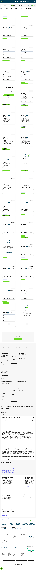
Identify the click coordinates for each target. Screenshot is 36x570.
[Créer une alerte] (1, 568)
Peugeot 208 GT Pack (22, 351)
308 (13, 551)
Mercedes (9, 554)
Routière (14, 537)
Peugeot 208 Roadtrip (22, 354)
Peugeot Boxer (21, 392)
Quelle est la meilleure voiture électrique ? (8, 463)
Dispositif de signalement (21, 561)
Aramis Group (4, 542)
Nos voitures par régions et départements (23, 540)
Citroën (3, 551)
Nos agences (3, 535)
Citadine (14, 534)
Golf (22, 551)
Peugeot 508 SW (4, 399)
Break (14, 538)
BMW (9, 553)
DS (8, 556)
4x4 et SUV (23, 534)
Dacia (2, 553)
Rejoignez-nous (4, 536)
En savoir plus (27, 486)
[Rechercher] (12, 5)
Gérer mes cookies (31, 560)
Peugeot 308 (4, 393)
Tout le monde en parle (5, 539)
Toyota (9, 555)
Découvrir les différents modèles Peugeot (8, 464)
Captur (14, 555)
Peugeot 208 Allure (5, 360)
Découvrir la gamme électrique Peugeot (8, 472)
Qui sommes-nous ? (5, 534)
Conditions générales (6, 560)
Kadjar (22, 552)
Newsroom (3, 540)
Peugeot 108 (12, 399)
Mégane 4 (22, 553)
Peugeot (12, 409)
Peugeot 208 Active (5, 351)
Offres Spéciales (23, 536)
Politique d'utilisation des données (21, 560)
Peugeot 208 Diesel (5, 373)
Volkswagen (3, 554)
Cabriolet (22, 535)
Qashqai (22, 555)
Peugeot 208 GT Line (14, 363)
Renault (3, 548)
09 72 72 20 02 (4, 528)
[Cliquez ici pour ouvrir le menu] (34, 1)
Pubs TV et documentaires (5, 541)
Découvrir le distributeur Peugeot (7, 469)
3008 (14, 552)
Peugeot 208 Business (14, 356)
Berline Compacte (14, 536)
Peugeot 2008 (4, 390)
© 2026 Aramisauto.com (18, 564)
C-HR (22, 548)
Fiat (9, 548)
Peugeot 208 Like (21, 353)
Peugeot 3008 (4, 392)
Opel (2, 552)
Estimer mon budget (9, 252)
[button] (18, 5)
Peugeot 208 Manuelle (5, 383)
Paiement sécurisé (14, 561)
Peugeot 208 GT (13, 359)
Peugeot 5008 (4, 396)
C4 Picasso (15, 554)
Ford (9, 552)
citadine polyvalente (5, 411)
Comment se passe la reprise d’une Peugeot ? (8, 468)
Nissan (3, 556)
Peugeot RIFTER (13, 394)
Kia (8, 551)
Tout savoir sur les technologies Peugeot (8, 470)
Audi (2, 555)
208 (13, 548)
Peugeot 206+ (21, 390)
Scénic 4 (22, 554)
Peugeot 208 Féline (8, 436)
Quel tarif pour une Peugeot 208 (6, 471)
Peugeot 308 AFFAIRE (14, 401)
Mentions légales (12, 560)
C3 (13, 553)
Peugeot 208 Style (22, 358)
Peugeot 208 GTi (13, 439)
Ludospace (15, 541)
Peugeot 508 (13, 390)
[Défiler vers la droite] (24, 6)
